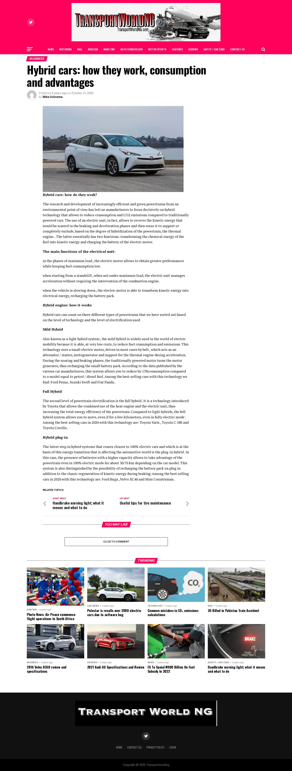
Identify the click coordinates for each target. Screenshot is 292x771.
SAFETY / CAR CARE (214, 49)
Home (119, 747)
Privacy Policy (155, 747)
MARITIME (109, 49)
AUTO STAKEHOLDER (131, 49)
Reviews (193, 49)
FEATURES (177, 49)
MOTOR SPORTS (157, 49)
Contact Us (237, 49)
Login (172, 747)
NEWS (51, 49)
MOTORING (65, 49)
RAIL (79, 49)
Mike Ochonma (53, 96)
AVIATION (93, 49)
